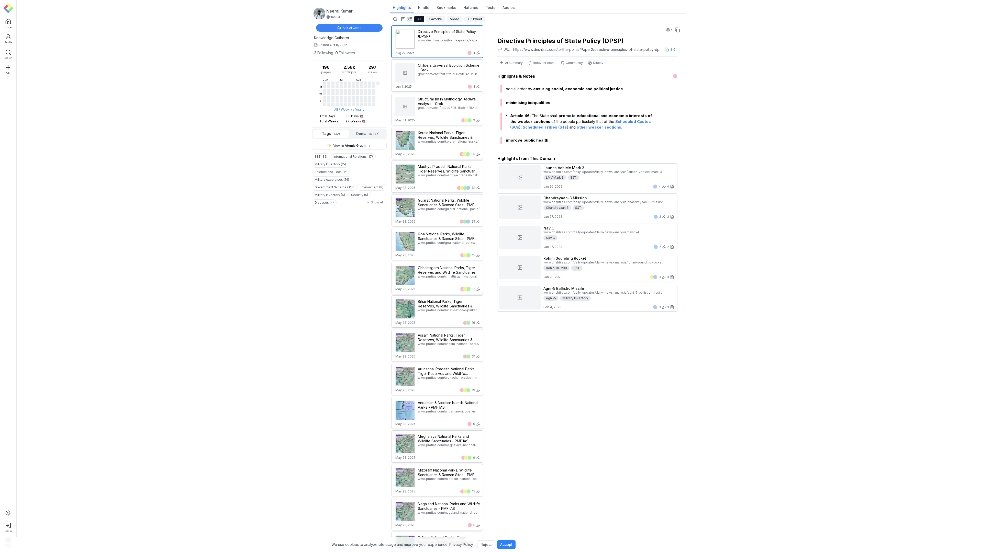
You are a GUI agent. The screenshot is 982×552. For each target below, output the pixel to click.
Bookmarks (446, 7)
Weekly (346, 109)
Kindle (423, 7)
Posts (490, 7)
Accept (506, 544)
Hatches (470, 7)
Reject (486, 544)
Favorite (435, 19)
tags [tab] (331, 133)
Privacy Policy (461, 544)
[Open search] (395, 19)
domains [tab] (368, 133)
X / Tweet (474, 19)
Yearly (359, 109)
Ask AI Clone (352, 28)
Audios (509, 7)
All (336, 109)
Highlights (402, 7)
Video (454, 19)
